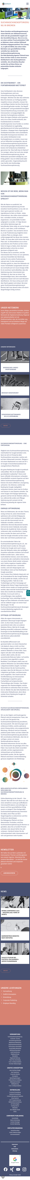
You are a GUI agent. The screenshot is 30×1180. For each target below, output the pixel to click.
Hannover (25, 634)
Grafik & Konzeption (9, 994)
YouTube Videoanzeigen (15, 1063)
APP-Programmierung (15, 1100)
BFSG (15, 1111)
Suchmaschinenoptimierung (15, 1036)
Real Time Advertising (15, 1060)
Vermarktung (7, 991)
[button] (3, 1177)
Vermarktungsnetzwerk (15, 1040)
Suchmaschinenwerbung (15, 1044)
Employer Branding (9, 1003)
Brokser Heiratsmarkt (10, 393)
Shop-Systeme (15, 1098)
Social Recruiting (15, 1130)
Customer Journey (15, 1038)
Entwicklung (7, 997)
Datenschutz (14, 1148)
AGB (15, 1146)
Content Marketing (20, 756)
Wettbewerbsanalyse (15, 1050)
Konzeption (15, 1076)
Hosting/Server (15, 1106)
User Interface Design (15, 1070)
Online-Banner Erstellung (15, 1080)
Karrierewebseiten (15, 1134)
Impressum (15, 1144)
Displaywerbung (15, 1054)
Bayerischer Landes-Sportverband (10, 368)
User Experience (15, 1072)
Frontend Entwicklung (15, 1092)
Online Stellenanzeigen (15, 1132)
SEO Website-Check (15, 1109)
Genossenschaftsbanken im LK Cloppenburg (11, 415)
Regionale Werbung (15, 1058)
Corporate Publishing (10, 1000)
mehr (6, 329)
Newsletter (10, 859)
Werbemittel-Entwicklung (15, 1102)
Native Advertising (15, 1120)
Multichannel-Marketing (15, 1042)
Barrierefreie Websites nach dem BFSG (10, 937)
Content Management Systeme (15, 1096)
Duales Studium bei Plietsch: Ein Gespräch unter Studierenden (10, 959)
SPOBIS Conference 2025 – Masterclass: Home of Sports (10, 912)
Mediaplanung (15, 1084)
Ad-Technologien (15, 1104)
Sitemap (14, 1151)
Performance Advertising (15, 1046)
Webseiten (15, 1107)
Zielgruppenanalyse (15, 1082)
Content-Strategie (15, 1122)
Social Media (15, 1118)
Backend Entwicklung (15, 1094)
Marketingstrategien (15, 1078)
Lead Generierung (15, 1052)
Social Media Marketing (15, 1048)
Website (15, 117)
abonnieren (9, 873)
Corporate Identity (15, 1074)
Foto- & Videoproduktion (15, 1062)
